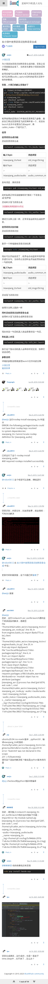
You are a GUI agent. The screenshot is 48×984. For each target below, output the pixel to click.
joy (8, 735)
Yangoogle (11, 382)
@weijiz (5, 419)
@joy (4, 781)
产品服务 (9, 46)
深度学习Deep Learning (34, 27)
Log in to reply (40, 47)
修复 (35, 575)
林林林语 (10, 807)
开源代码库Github (36, 13)
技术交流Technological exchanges (30, 20)
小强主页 (6, 59)
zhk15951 (10, 610)
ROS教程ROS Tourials (18, 27)
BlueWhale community (34, 973)
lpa (8, 897)
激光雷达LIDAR (6, 27)
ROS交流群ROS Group (7, 13)
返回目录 (6, 368)
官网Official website (9, 20)
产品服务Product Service (22, 13)
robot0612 (10, 415)
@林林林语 (7, 865)
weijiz (9, 55)
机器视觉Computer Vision (10, 34)
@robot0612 (8, 479)
